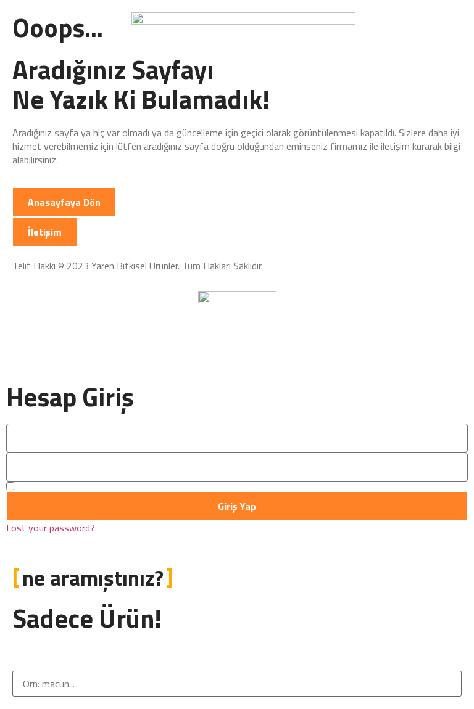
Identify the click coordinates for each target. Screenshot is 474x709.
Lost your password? (50, 528)
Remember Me (45, 486)
